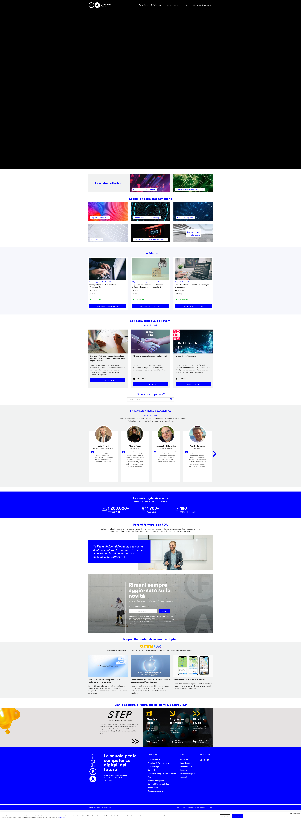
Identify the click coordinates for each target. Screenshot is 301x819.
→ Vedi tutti (150, 325)
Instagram (201, 760)
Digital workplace (154, 767)
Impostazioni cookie (225, 816)
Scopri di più (107, 380)
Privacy (210, 807)
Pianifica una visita (157, 741)
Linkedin (208, 760)
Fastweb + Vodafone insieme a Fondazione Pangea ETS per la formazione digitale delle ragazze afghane (107, 358)
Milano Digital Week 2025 (186, 356)
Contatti (183, 777)
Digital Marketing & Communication (162, 774)
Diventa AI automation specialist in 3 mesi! (150, 356)
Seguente (214, 454)
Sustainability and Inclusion (158, 784)
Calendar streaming (155, 791)
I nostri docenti (186, 763)
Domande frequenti (187, 774)
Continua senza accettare (295, 813)
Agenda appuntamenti (180, 741)
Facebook (205, 760)
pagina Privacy (145, 620)
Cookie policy (181, 807)
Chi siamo (184, 760)
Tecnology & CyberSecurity (158, 763)
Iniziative (183, 770)
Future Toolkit (153, 788)
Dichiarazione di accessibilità (197, 807)
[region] (150, 815)
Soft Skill (151, 770)
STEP (119, 741)
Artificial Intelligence (156, 781)
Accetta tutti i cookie (237, 816)
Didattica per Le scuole (203, 741)
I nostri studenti (186, 767)
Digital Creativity (154, 760)
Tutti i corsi (152, 777)
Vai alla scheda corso (107, 306)
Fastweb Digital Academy (93, 768)
